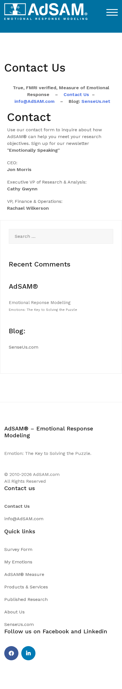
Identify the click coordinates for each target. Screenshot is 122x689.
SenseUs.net (95, 101)
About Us (14, 612)
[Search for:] (61, 236)
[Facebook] (11, 653)
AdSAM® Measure (24, 574)
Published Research (26, 599)
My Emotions (18, 562)
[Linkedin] (28, 653)
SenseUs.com (23, 347)
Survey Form (18, 549)
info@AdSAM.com (34, 101)
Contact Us (76, 94)
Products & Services (26, 587)
